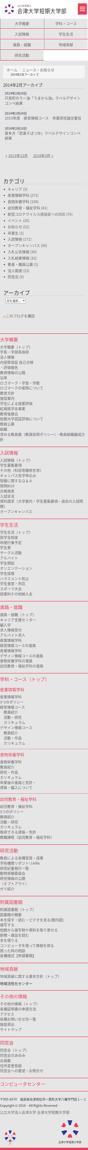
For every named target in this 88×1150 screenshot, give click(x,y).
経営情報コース (12, 707)
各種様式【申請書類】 (18, 955)
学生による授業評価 (16, 403)
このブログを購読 (20, 316)
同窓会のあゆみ (12, 1055)
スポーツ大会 (11, 588)
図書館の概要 (11, 914)
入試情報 (22, 34)
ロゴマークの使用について (21, 388)
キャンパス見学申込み (18, 475)
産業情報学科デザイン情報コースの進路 (21, 653)
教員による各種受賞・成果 (21, 858)
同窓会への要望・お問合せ (21, 1070)
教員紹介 (9, 712)
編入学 (5, 625)
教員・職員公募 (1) (23, 264)
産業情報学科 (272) (23, 195)
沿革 (3, 377)
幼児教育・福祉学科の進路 (21, 666)
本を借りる (9, 940)
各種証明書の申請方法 (18, 1009)
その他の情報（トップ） (20, 1003)
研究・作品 (9, 772)
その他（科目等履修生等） (21, 470)
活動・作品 (11, 738)
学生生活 (66, 34)
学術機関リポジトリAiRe (20, 863)
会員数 (5, 1060)
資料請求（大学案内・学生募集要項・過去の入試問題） (41, 503)
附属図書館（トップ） (18, 909)
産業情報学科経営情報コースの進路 (18, 642)
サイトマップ (11, 1029)
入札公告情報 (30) (22, 251)
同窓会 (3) (16, 276)
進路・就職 (22, 44)
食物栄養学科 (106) (23, 201)
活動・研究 (11, 717)
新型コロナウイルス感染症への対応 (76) (40, 214)
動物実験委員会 (12, 873)
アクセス (7, 1014)
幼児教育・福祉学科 (16, 806)
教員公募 (7, 424)
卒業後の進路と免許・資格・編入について (18, 785)
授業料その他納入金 (16, 593)
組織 (3, 429)
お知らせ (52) (18, 226)
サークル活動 (11, 552)
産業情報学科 (11, 696)
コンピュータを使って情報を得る (27, 945)
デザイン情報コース (16, 727)
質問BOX (7, 485)
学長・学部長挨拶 (14, 352)
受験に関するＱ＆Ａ (16, 480)
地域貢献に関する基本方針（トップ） (30, 976)
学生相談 (7, 563)
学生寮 (5, 547)
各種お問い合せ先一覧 (18, 1019)
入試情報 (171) (19, 239)
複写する (7, 924)
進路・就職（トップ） (18, 614)
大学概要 (22, 23)
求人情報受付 (11, 630)
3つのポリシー (12, 702)
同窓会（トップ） (14, 1050)
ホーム (12, 69)
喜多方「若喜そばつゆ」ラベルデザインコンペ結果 (43, 136)
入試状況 (7, 496)
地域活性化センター (16, 983)
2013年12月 (18, 155)
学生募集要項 (11, 465)
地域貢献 (66, 44)
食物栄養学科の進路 (16, 660)
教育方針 (7, 393)
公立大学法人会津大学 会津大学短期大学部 (34, 1112)
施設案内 (7, 398)
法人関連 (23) (18, 270)
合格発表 (7, 491)
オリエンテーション (16, 568)
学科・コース (66, 23)
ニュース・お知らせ (38, 69)
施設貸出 (7, 1024)
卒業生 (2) (16, 233)
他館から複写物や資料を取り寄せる (29, 930)
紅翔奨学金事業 (12, 408)
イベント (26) (18, 220)
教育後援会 (9, 413)
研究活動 (22, 55)
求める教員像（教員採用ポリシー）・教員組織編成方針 (42, 437)
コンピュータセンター (22, 1084)
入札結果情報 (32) (22, 258)
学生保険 (7, 573)
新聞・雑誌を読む (14, 935)
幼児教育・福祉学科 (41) (27, 207)
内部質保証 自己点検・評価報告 (16, 364)
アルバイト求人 (12, 635)
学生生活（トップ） (16, 532)
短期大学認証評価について (21, 418)
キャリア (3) (17, 189)
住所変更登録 (11, 1065)
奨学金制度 (9, 537)
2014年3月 (41, 155)
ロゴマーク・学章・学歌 (20, 383)
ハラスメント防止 (14, 578)
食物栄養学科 (11, 761)
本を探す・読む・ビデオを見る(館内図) (32, 919)
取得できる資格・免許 (18, 832)
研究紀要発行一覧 (14, 868)
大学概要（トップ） (16, 347)
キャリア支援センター (18, 619)
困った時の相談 (12, 950)
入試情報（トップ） (16, 460)
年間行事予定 (11, 542)
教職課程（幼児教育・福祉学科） (27, 837)
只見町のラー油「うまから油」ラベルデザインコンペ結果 (43, 100)
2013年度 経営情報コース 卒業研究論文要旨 (43, 118)
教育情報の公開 (12, 372)
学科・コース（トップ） (24, 679)
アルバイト (9, 557)
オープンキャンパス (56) (27, 245)
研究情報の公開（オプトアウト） (14, 881)
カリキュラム (12, 722)
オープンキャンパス (16, 511)
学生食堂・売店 (12, 583)
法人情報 (7, 357)
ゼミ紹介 (7, 888)
